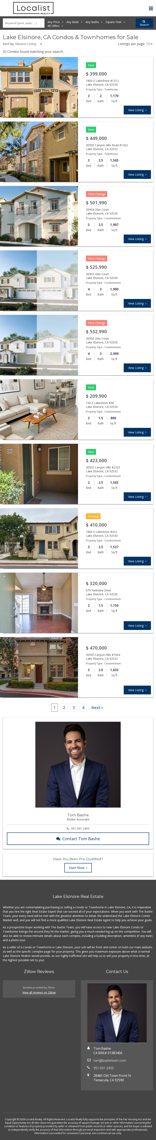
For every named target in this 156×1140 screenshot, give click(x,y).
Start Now (77, 868)
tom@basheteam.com (109, 1061)
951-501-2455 (80, 828)
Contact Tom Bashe (81, 838)
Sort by (8, 44)
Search (144, 24)
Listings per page (131, 44)
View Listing (136, 110)
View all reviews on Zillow (39, 992)
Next (95, 707)
